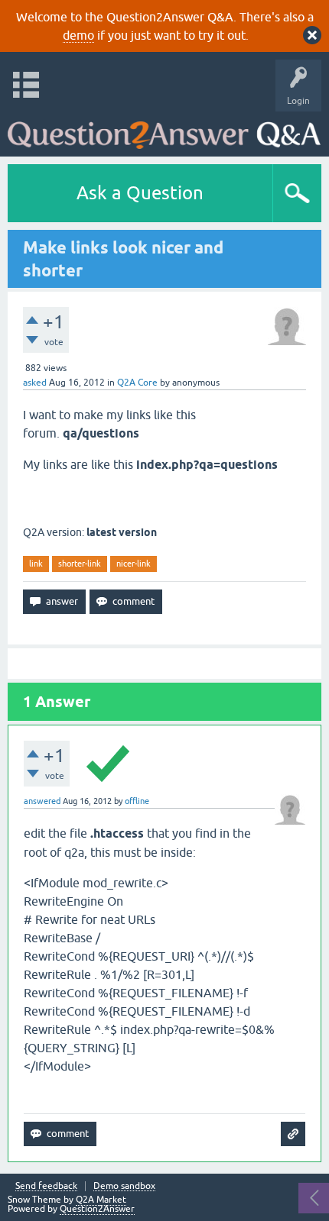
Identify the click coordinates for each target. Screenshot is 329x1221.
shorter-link (79, 563)
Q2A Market (101, 1199)
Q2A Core (137, 382)
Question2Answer (97, 1208)
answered (42, 801)
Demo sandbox (124, 1186)
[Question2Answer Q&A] (164, 130)
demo (78, 35)
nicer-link (133, 563)
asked (35, 382)
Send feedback (46, 1186)
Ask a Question (140, 193)
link (36, 563)
